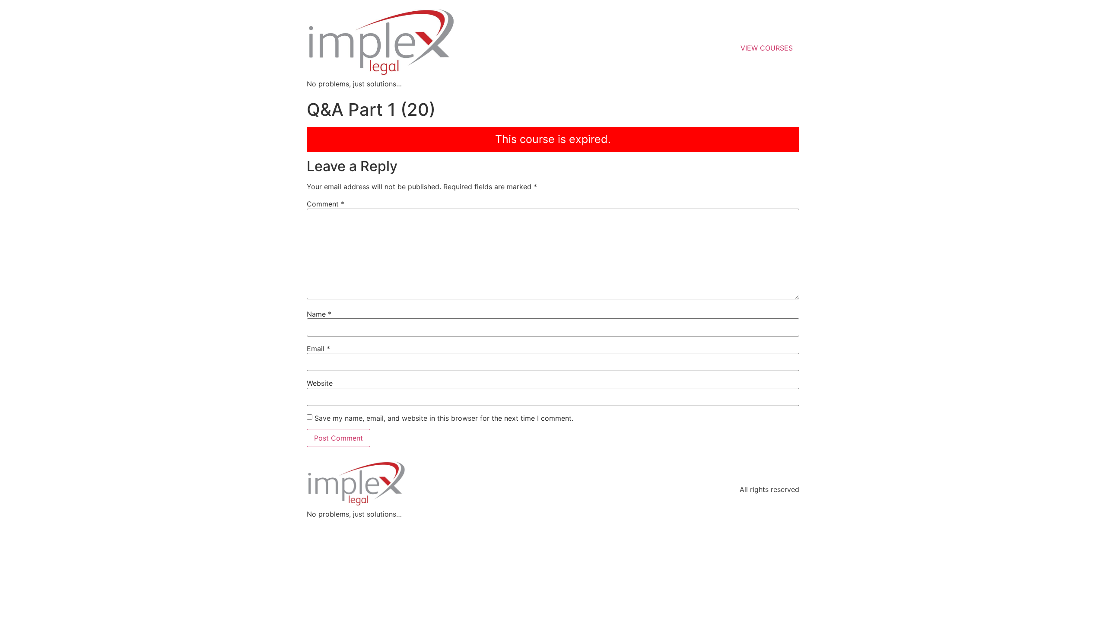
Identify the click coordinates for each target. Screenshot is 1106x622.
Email (318, 348)
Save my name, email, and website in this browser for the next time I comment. (444, 418)
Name (319, 314)
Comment (325, 203)
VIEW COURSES (767, 48)
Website (320, 383)
